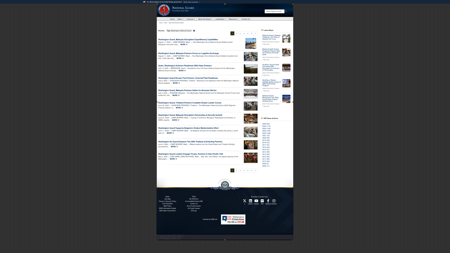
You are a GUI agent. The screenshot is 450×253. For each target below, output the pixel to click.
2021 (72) (266, 135)
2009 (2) (265, 163)
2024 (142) (266, 128)
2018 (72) (266, 142)
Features (190, 19)
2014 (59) (266, 152)
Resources (233, 19)
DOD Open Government (167, 211)
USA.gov (194, 211)
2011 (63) (266, 159)
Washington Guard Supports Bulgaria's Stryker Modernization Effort (188, 128)
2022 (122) (266, 133)
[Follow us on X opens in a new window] (245, 201)
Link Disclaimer (167, 204)
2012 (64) (266, 156)
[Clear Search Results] (208, 30)
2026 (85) (266, 124)
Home (172, 19)
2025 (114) (266, 126)
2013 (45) (266, 154)
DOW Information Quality (167, 208)
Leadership (220, 19)
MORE (183, 44)
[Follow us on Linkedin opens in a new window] (250, 201)
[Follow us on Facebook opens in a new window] (268, 201)
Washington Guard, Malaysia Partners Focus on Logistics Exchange (188, 53)
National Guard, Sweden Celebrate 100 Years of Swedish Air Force (271, 37)
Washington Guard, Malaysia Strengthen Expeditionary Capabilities (188, 39)
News (180, 19)
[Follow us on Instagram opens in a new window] (274, 201)
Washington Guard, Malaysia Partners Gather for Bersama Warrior (187, 90)
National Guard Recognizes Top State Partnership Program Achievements (270, 98)
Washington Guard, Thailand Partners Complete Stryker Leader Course (189, 102)
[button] (191, 2)
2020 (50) (266, 138)
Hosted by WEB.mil (210, 219)
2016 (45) (266, 147)
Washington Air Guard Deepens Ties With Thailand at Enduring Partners (190, 141)
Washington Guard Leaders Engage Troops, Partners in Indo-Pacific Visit (190, 154)
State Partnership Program (270, 42)
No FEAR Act (193, 199)
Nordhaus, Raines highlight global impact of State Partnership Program (271, 83)
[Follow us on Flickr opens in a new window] (262, 201)
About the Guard (204, 19)
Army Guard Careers (194, 206)
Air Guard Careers (194, 208)
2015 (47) (266, 149)
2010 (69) (266, 161)
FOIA (194, 196)
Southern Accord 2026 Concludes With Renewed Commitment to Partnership (270, 67)
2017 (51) (266, 145)
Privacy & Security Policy (167, 201)
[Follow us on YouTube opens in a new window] (256, 201)
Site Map (167, 199)
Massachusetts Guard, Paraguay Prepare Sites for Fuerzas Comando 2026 (271, 52)
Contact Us (246, 19)
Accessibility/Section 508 (193, 201)
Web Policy (167, 206)
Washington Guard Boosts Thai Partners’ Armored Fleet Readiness (188, 78)
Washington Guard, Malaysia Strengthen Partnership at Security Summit (190, 115)
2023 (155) (266, 131)
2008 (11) (266, 166)
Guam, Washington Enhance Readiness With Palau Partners (185, 65)
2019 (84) (266, 140)
